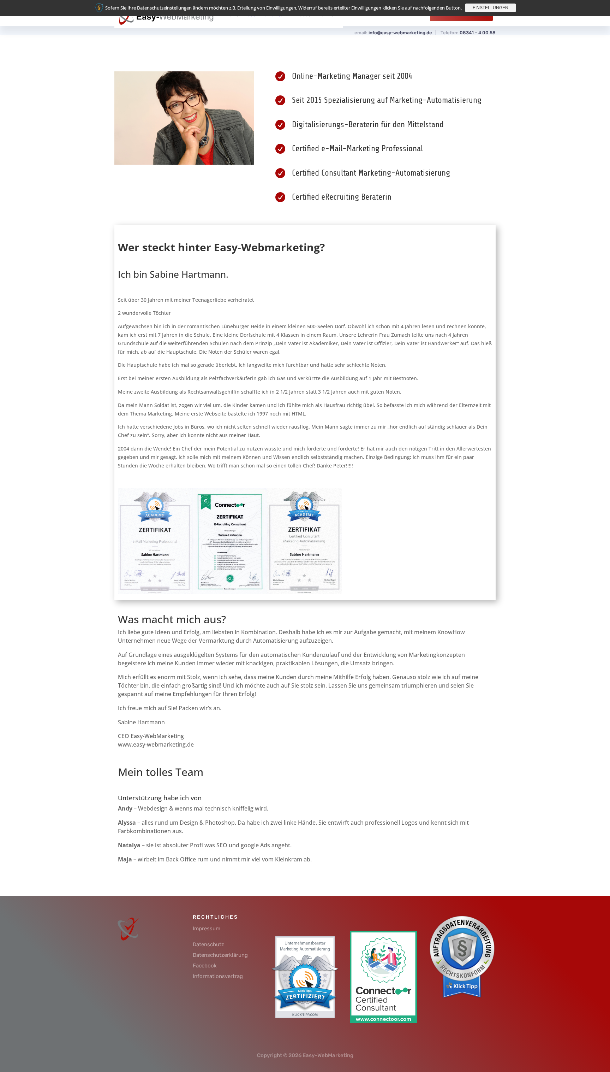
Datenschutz (208, 944)
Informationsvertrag (218, 976)
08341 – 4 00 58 (478, 32)
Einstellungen (490, 7)
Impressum (206, 928)
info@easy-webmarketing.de (400, 32)
